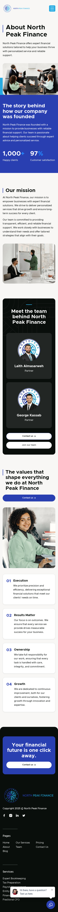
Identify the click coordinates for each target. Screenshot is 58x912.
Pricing (40, 843)
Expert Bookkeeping (14, 878)
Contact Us (42, 847)
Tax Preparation (12, 883)
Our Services (23, 843)
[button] (52, 8)
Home (6, 843)
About (6, 847)
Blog (5, 851)
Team (19, 847)
